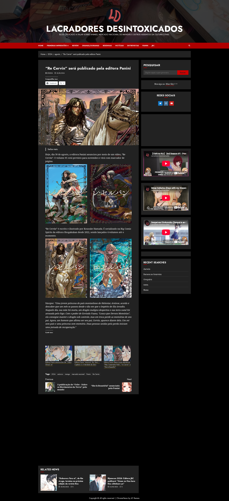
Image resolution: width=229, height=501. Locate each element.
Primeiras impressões (57, 45)
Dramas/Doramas (90, 45)
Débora (50, 73)
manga (67, 374)
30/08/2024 (61, 73)
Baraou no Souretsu (152, 274)
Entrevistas (133, 45)
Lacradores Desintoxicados (114, 29)
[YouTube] (171, 103)
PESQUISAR (151, 65)
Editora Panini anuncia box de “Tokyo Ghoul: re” (58, 363)
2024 (53, 374)
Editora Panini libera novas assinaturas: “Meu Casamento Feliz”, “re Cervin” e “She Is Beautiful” (117, 364)
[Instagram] (166, 103)
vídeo (118, 154)
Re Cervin (96, 374)
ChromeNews (122, 498)
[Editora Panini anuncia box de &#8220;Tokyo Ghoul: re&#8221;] (58, 353)
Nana (145, 290)
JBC (153, 45)
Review (75, 45)
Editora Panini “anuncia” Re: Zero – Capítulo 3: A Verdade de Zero (87, 363)
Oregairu (147, 279)
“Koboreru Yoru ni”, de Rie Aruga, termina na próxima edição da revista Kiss (71, 481)
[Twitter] (160, 103)
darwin (146, 269)
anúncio (60, 374)
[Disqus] (88, 429)
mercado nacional (78, 374)
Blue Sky (170, 84)
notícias (119, 45)
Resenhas (107, 45)
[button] (189, 45)
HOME (40, 45)
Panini (145, 45)
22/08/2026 (114, 487)
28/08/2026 (65, 487)
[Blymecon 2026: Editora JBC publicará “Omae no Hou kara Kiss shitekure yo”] (98, 483)
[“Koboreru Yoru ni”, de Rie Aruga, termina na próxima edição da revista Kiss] (49, 483)
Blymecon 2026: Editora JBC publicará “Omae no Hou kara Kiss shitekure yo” (121, 481)
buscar (183, 72)
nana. (145, 284)
